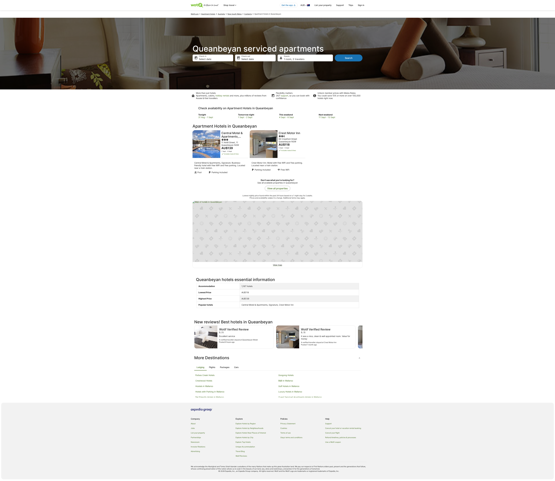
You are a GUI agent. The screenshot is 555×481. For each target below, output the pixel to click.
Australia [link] (221, 14)
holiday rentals (222, 95)
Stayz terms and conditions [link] (291, 437)
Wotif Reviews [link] (241, 456)
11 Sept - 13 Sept (327, 117)
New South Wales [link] (234, 14)
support (284, 95)
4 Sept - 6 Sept (286, 117)
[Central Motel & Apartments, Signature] (220, 152)
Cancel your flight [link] (332, 433)
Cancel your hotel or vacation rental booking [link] (343, 428)
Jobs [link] (193, 428)
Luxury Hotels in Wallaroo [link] (290, 391)
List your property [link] (198, 433)
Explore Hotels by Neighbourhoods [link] (249, 428)
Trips (350, 5)
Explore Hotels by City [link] (244, 437)
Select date (205, 59)
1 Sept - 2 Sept (245, 117)
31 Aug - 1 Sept (205, 117)
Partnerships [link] (196, 437)
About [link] (193, 423)
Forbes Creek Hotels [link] (204, 375)
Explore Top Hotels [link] (243, 442)
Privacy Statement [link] (287, 423)
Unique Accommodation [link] (245, 447)
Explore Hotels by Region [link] (246, 423)
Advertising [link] (195, 451)
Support (340, 5)
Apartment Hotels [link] (208, 14)
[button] (277, 358)
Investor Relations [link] (198, 447)
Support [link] (328, 423)
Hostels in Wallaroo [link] (204, 386)
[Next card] (362, 337)
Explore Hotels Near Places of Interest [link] (251, 433)
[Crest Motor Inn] (277, 152)
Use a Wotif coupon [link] (333, 442)
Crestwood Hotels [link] (203, 380)
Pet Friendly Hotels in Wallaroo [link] (209, 397)
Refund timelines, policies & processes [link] (340, 437)
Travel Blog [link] (240, 451)
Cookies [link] (283, 428)
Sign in (361, 5)
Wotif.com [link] (195, 14)
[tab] (200, 367)
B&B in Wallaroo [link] (285, 380)
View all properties (277, 188)
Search (349, 57)
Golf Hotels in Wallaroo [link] (288, 386)
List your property (323, 5)
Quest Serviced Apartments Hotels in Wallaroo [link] (300, 397)
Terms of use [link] (285, 433)
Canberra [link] (248, 14)
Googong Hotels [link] (286, 375)
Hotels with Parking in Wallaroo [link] (209, 391)
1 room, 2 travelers (294, 59)
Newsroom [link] (195, 442)
